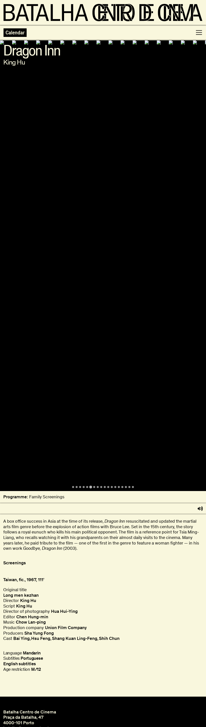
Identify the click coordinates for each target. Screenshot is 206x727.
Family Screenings (46, 497)
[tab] (73, 487)
